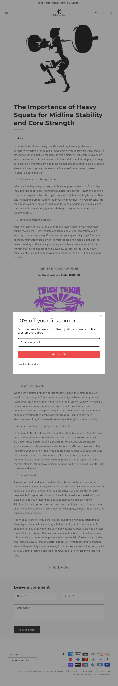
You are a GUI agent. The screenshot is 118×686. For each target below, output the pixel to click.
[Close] (101, 316)
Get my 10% (59, 354)
